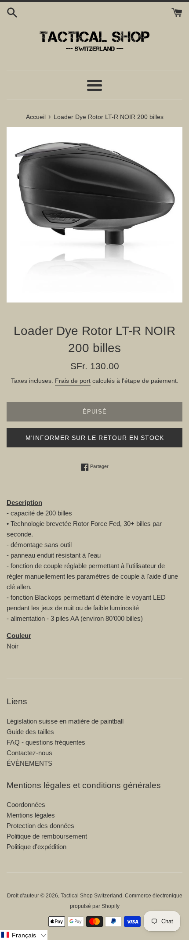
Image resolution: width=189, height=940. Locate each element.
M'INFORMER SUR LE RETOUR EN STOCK (94, 437)
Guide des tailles (30, 731)
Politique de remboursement (47, 836)
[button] (23, 935)
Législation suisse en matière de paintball (65, 721)
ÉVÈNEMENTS (29, 763)
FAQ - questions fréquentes (46, 742)
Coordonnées (26, 804)
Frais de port (73, 380)
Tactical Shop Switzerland (91, 896)
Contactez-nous (29, 752)
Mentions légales (31, 815)
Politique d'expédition (36, 846)
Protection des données (40, 825)
